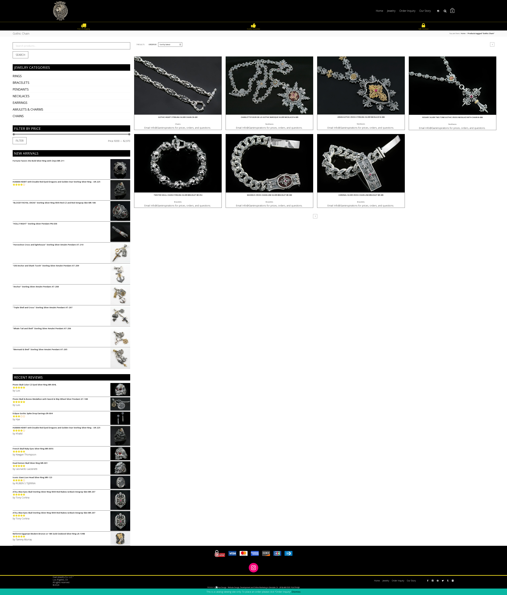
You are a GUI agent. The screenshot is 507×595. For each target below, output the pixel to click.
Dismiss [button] (296, 591)
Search (20, 55)
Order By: (153, 44)
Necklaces (21, 96)
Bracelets (21, 82)
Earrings (20, 102)
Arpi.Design (295, 587)
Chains (18, 116)
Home (463, 33)
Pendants (21, 89)
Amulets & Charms (28, 109)
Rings (17, 76)
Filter (20, 140)
